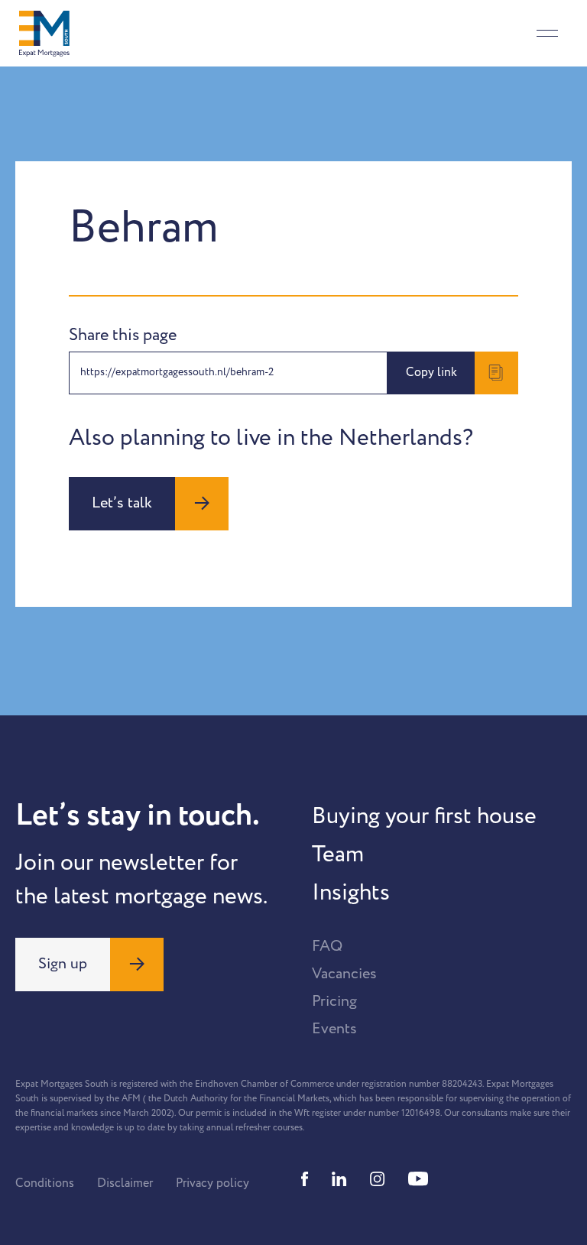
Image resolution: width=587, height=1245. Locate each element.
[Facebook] (305, 1179)
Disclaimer (125, 1183)
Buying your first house (424, 816)
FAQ (327, 946)
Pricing (334, 1001)
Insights (351, 893)
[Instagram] (377, 1179)
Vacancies (344, 973)
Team (338, 854)
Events (334, 1028)
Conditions (44, 1183)
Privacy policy (212, 1183)
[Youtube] (418, 1179)
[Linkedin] (339, 1179)
